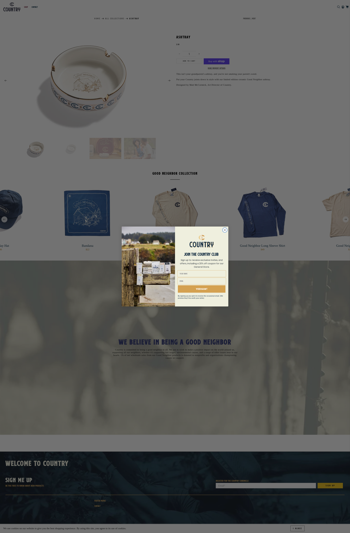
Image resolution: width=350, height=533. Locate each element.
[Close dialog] (224, 230)
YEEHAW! (201, 289)
